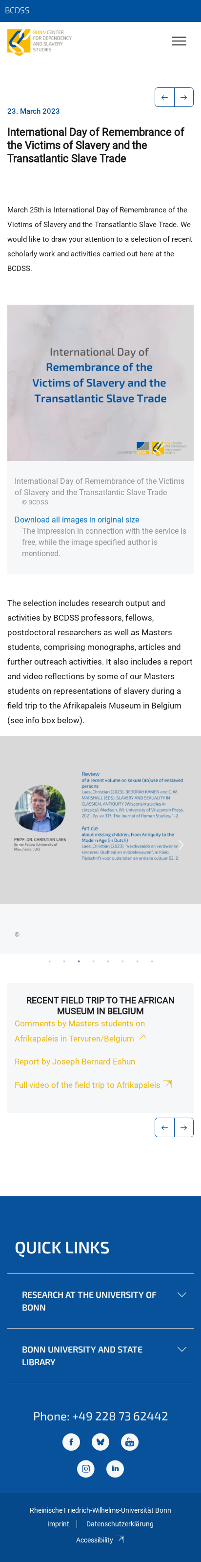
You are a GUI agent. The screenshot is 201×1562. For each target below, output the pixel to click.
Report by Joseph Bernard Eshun (75, 1061)
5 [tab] (108, 961)
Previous (19, 845)
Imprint (58, 1524)
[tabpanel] (100, 845)
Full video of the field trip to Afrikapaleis (88, 1085)
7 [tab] (137, 961)
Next (181, 845)
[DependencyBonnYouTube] (130, 1443)
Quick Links (62, 1247)
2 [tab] (64, 961)
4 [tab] (93, 961)
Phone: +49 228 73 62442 (100, 1416)
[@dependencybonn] (86, 1470)
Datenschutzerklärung (120, 1524)
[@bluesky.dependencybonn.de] (100, 1443)
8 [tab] (152, 961)
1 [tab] (49, 961)
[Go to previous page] (165, 97)
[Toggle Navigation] (179, 42)
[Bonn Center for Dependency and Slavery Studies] (39, 42)
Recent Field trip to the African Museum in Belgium (100, 1005)
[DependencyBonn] (71, 1443)
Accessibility (94, 1540)
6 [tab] (122, 961)
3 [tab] (78, 961)
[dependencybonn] (115, 1470)
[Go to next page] (184, 97)
